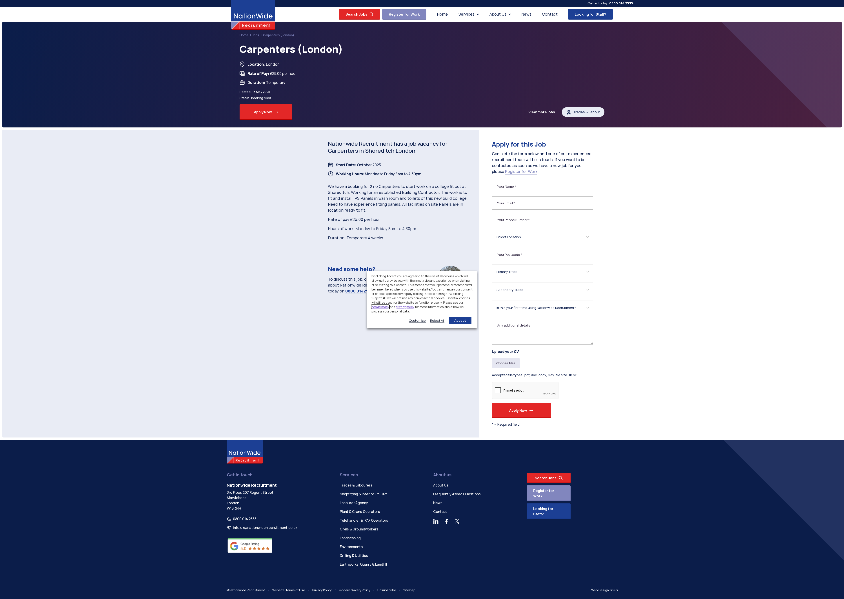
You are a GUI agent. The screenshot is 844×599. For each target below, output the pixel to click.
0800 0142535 (359, 291)
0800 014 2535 (621, 3)
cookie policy (380, 307)
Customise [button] (417, 320)
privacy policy (405, 307)
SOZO (613, 590)
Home (244, 35)
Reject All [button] (437, 320)
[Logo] (253, 15)
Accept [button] (460, 320)
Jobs (255, 35)
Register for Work (521, 171)
